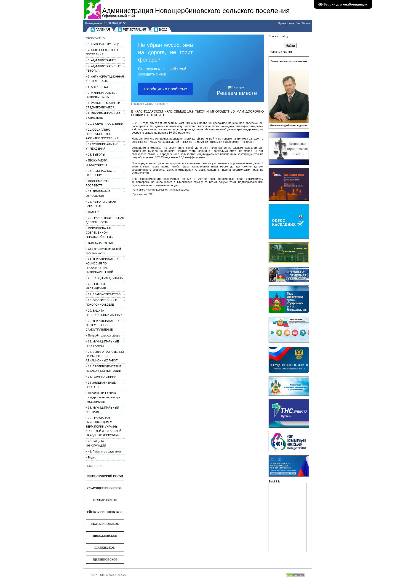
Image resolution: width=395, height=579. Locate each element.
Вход (163, 29)
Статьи (149, 103)
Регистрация (134, 29)
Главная (103, 29)
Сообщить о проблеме (165, 89)
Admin (172, 189)
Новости (162, 103)
